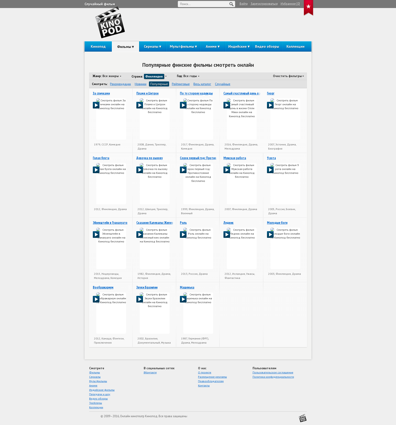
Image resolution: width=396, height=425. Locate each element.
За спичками (101, 93)
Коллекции (295, 46)
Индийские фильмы (102, 390)
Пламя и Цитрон (147, 93)
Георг (270, 93)
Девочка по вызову (149, 158)
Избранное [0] (290, 4)
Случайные (222, 84)
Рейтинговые (181, 84)
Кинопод (98, 46)
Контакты (204, 385)
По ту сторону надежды (196, 93)
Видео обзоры (267, 46)
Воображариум (103, 287)
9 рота (271, 158)
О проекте (204, 372)
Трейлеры (95, 403)
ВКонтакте (150, 372)
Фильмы (124, 46)
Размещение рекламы (212, 376)
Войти (244, 4)
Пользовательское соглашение (273, 372)
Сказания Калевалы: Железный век (159, 222)
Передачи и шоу (99, 394)
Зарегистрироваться (264, 4)
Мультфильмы (182, 46)
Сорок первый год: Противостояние (204, 158)
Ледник (228, 222)
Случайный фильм (100, 4)
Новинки (140, 84)
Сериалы (151, 46)
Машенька (187, 287)
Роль (183, 222)
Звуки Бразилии (146, 287)
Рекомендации (120, 84)
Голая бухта (101, 158)
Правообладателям (211, 381)
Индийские (237, 46)
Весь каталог (202, 84)
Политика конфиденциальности (273, 376)
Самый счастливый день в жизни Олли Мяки (253, 93)
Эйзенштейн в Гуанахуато (110, 222)
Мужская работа (234, 158)
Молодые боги (277, 222)
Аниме (211, 46)
